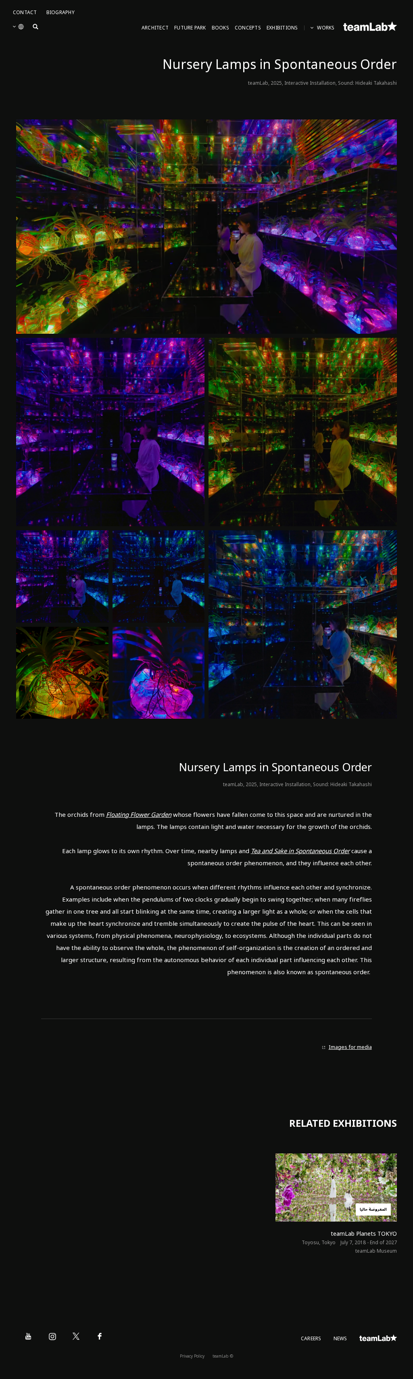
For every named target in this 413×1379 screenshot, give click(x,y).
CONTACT (25, 13)
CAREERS (311, 1339)
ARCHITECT (155, 28)
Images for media (350, 1047)
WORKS (325, 28)
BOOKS (220, 28)
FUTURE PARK (190, 28)
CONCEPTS (248, 28)
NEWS (340, 1339)
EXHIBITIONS (282, 28)
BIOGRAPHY (60, 13)
